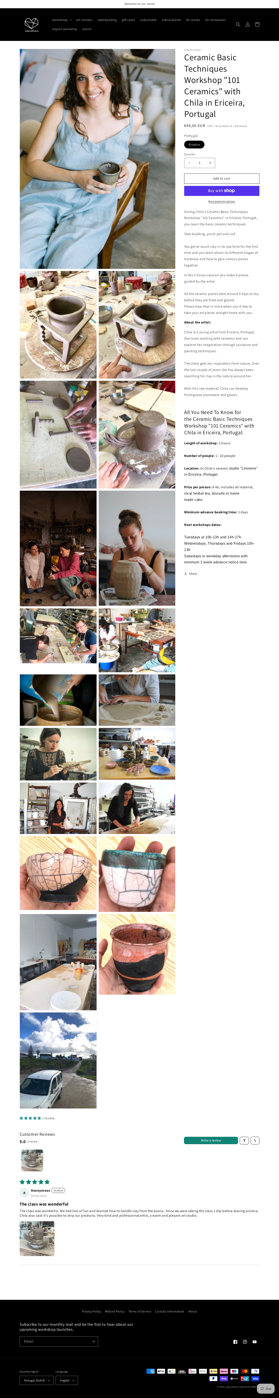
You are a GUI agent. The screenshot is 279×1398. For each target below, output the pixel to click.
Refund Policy (114, 1311)
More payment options (221, 201)
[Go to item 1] (32, 1160)
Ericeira (194, 145)
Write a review (211, 1140)
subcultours (232, 1386)
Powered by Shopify (248, 1386)
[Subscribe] (93, 1341)
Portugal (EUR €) (34, 1380)
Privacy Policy (91, 1311)
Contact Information (169, 1311)
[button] (62, 19)
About (192, 1311)
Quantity (189, 154)
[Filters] (244, 1140)
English (64, 1380)
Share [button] (193, 574)
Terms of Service (139, 1311)
